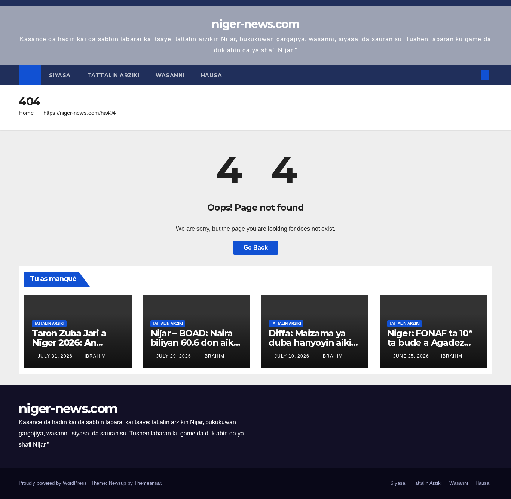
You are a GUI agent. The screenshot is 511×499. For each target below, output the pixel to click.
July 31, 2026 (56, 356)
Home (26, 113)
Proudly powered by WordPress (53, 483)
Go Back (256, 247)
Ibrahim (95, 356)
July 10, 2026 (293, 356)
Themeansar (147, 483)
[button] (473, 75)
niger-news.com (255, 24)
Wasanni (170, 75)
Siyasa (60, 75)
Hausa (212, 75)
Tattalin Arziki (113, 75)
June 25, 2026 (412, 356)
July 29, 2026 (174, 356)
